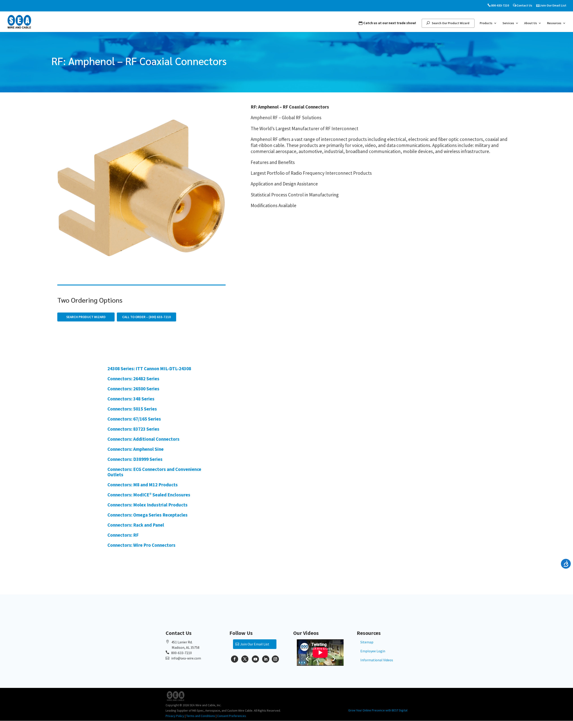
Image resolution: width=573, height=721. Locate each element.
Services (508, 23)
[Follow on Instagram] (275, 659)
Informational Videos (376, 660)
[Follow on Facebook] (234, 659)
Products (486, 23)
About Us (530, 23)
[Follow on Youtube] (255, 659)
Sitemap (366, 642)
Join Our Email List (553, 5)
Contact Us (524, 5)
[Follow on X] (244, 659)
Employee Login (372, 651)
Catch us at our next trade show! (389, 23)
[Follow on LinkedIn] (265, 659)
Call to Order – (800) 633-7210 (146, 317)
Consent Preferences (231, 716)
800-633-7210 (500, 5)
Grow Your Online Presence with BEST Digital (377, 710)
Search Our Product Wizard (450, 23)
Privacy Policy (175, 716)
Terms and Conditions (200, 716)
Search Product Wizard (86, 317)
